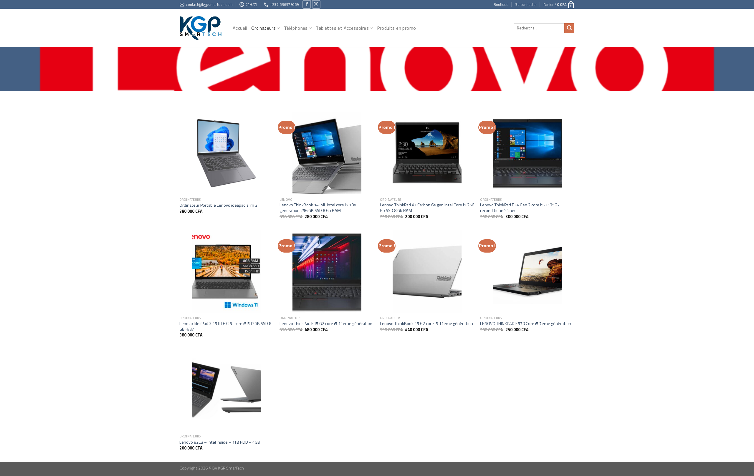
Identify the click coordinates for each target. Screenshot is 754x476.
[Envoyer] (569, 28)
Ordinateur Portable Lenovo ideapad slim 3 (218, 205)
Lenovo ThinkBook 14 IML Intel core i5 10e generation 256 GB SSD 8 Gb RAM (318, 207)
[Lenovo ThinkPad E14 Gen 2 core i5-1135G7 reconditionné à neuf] (527, 153)
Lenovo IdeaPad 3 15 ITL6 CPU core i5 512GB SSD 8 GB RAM (225, 326)
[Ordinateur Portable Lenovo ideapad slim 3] (226, 153)
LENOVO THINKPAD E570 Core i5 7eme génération (525, 323)
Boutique (501, 4)
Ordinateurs (263, 27)
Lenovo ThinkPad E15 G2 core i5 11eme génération (326, 323)
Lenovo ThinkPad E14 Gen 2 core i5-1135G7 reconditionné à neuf (520, 207)
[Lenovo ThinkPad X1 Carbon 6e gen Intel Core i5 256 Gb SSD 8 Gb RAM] (427, 153)
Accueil (240, 27)
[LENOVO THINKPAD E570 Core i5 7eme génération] (527, 271)
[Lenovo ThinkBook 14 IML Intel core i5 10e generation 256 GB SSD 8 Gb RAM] (327, 153)
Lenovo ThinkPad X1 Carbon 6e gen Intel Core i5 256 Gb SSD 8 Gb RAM (427, 207)
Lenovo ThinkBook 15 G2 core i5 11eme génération (426, 323)
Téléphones (296, 27)
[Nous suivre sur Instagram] (316, 4)
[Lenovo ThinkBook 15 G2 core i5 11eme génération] (427, 271)
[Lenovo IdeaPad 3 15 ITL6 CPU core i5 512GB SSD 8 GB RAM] (226, 271)
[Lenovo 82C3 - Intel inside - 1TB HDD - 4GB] (226, 390)
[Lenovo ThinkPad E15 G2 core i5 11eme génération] (327, 271)
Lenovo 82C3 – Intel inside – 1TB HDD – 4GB (219, 442)
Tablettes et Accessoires (342, 27)
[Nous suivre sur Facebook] (306, 4)
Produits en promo (396, 27)
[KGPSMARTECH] (202, 28)
